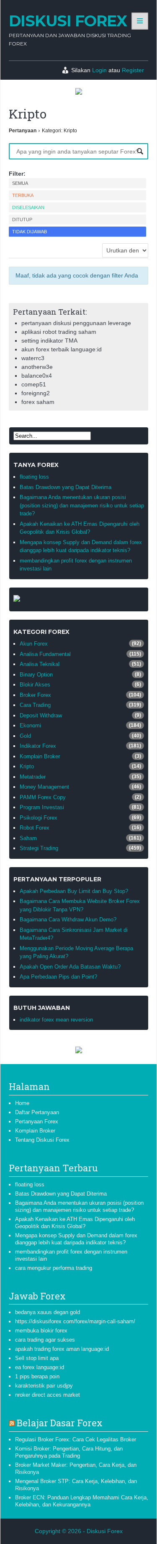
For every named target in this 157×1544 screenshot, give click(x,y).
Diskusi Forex (68, 21)
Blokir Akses (35, 684)
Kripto (27, 766)
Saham (28, 838)
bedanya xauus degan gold (47, 1312)
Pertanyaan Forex (36, 1121)
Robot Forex (34, 828)
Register (133, 70)
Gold (25, 736)
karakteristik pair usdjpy (44, 1386)
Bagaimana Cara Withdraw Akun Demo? (68, 919)
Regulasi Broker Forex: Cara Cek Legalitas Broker (75, 1439)
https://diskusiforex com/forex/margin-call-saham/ (75, 1321)
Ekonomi (30, 725)
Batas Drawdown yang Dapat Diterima (65, 487)
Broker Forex (35, 695)
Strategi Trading (39, 848)
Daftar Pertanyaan (37, 1112)
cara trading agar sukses (45, 1340)
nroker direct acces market (47, 1395)
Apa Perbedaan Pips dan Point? (58, 977)
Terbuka (22, 195)
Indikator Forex (38, 746)
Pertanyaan (22, 131)
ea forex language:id (39, 1367)
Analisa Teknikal (39, 664)
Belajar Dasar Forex (60, 1423)
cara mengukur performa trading (53, 1268)
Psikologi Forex (38, 818)
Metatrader (33, 777)
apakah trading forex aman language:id (62, 1349)
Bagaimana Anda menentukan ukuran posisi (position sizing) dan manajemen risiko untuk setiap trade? (82, 505)
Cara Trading (35, 705)
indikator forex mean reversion (56, 1020)
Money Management (44, 787)
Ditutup (22, 219)
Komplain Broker (40, 756)
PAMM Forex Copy (43, 797)
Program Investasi (42, 807)
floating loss (34, 477)
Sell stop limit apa (37, 1358)
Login (99, 70)
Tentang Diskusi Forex (42, 1140)
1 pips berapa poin (37, 1376)
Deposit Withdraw (41, 715)
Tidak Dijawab (29, 231)
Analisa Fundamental (45, 654)
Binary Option (36, 674)
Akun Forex (34, 644)
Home (22, 1103)
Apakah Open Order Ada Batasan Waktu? (70, 967)
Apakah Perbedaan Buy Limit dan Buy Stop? (74, 891)
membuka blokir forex (41, 1330)
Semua (20, 183)
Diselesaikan (28, 207)
